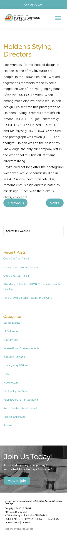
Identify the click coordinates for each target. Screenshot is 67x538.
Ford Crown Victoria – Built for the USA (27, 297)
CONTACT (27, 522)
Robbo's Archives (14, 416)
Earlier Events (11, 322)
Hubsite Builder (25, 528)
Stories (7, 425)
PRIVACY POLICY (33, 519)
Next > (54, 203)
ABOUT (18, 519)
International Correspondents (21, 348)
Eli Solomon (10, 331)
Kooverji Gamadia (14, 356)
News (7, 373)
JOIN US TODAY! (33, 4)
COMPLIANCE (12, 522)
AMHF (28, 508)
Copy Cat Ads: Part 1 (16, 275)
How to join (17, 480)
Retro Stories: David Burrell (20, 408)
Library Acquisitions (15, 365)
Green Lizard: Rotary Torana (20, 267)
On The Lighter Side (15, 391)
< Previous (15, 203)
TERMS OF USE (52, 519)
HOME (8, 519)
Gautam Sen (10, 339)
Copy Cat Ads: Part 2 (16, 258)
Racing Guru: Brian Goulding (20, 399)
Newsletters (11, 382)
